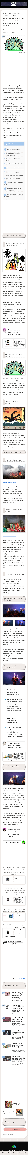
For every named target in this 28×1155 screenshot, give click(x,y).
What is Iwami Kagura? (13, 168)
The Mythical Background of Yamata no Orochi (13, 154)
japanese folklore (18, 941)
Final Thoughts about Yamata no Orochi (13, 195)
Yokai (5, 941)
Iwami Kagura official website (9, 536)
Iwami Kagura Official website (9, 482)
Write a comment (15, 1129)
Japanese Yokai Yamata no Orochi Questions (12, 189)
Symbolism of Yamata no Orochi (14, 164)
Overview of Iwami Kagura (12, 172)
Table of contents (13, 144)
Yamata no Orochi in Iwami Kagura (14, 175)
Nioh (16, 943)
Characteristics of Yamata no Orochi (13, 159)
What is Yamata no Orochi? (14, 149)
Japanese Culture (8, 943)
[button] (25, 582)
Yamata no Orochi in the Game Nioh (13, 183)
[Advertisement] (14, 68)
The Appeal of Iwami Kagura (13, 178)
